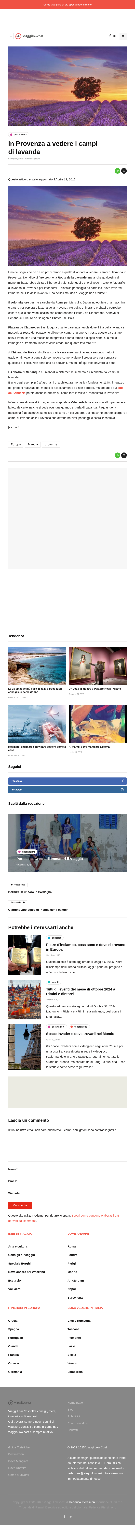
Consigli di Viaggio (21, 1255)
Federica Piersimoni (82, 1502)
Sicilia (72, 1354)
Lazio (71, 1346)
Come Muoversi (18, 1475)
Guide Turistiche (19, 1447)
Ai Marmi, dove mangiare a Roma (89, 746)
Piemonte (74, 1337)
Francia (32, 444)
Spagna (13, 1329)
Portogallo (15, 1337)
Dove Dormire (17, 1468)
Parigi (72, 1263)
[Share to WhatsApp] (117, 171)
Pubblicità (74, 1416)
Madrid (72, 1272)
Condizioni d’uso (78, 1423)
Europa (16, 444)
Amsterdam (76, 1280)
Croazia (13, 1363)
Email (12, 1181)
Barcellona (75, 1297)
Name (12, 1169)
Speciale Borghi (19, 1263)
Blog (70, 1409)
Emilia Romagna (79, 1320)
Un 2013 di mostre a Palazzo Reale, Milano (95, 688)
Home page (75, 1402)
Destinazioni (16, 1454)
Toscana (73, 1329)
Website (14, 1193)
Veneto (72, 1363)
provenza (51, 444)
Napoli (72, 1289)
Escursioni (15, 1280)
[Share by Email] (124, 171)
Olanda (13, 1346)
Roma (72, 1246)
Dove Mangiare (18, 1461)
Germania (15, 1372)
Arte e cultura (17, 1246)
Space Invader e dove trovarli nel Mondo (80, 1034)
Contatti (73, 1430)
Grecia (12, 1320)
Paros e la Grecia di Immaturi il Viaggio (49, 859)
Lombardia (75, 1372)
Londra (73, 1255)
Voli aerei (14, 1289)
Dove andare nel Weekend (26, 1272)
